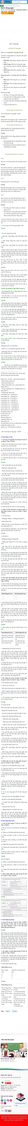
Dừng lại (12, 13)
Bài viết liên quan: (7, 1040)
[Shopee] (2, 1103)
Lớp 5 (7, 5)
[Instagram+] (8, 1100)
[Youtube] (11, 1100)
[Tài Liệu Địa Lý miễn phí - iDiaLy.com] (8, 2)
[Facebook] (2, 1100)
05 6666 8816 (9, 1088)
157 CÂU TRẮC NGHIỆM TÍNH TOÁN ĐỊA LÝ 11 (13, 1058)
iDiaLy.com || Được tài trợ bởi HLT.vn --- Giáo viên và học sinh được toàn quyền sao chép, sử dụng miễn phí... (14, 1118)
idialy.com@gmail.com (11, 1087)
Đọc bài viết (4, 13)
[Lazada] (5, 1103)
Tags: (2, 1011)
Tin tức (11, 5)
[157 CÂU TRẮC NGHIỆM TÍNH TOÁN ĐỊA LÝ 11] (14, 1050)
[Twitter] (5, 1100)
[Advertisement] (14, 28)
